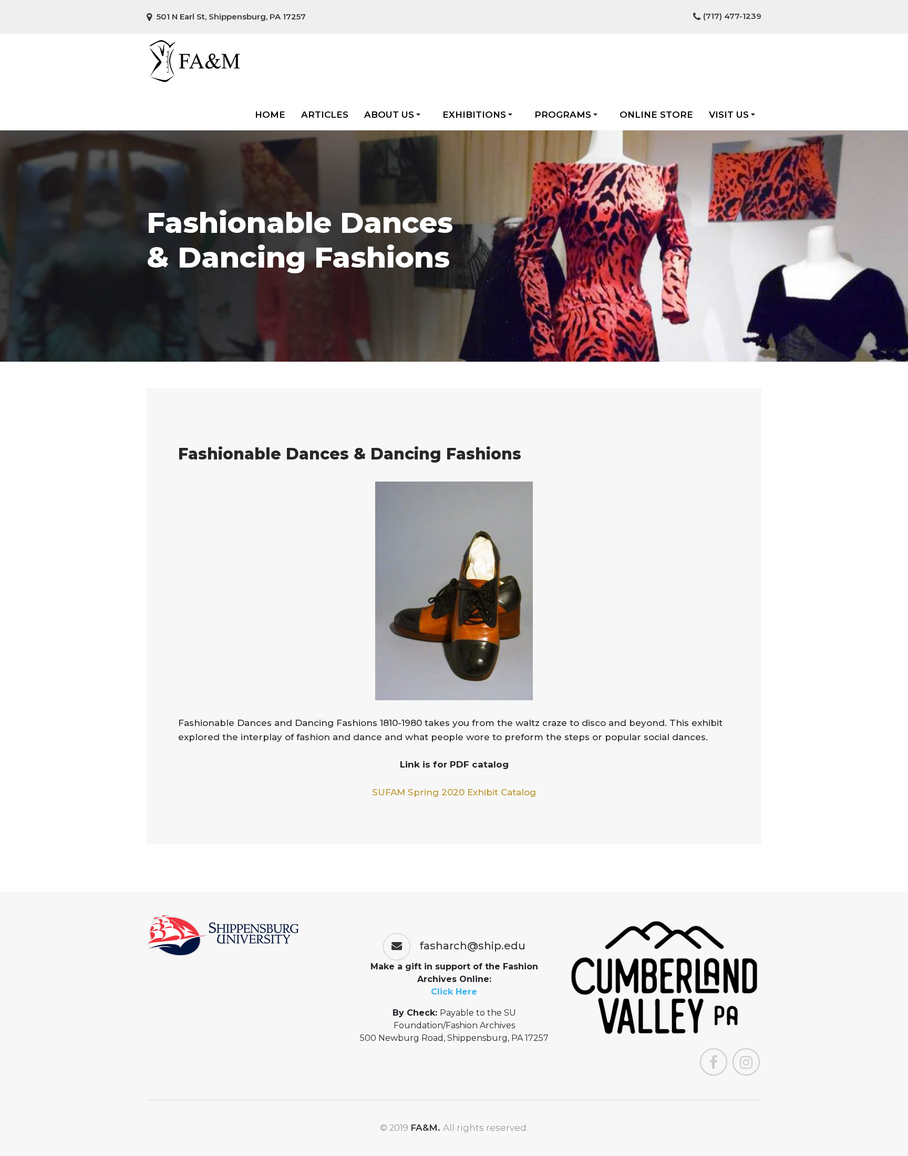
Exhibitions (474, 114)
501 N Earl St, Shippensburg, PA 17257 (230, 17)
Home (270, 114)
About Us (389, 114)
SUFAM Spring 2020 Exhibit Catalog (454, 792)
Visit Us (729, 114)
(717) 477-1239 (732, 16)
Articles (324, 114)
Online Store (656, 114)
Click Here (454, 992)
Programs (562, 114)
